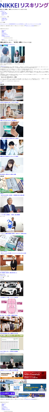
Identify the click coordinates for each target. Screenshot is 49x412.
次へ (1, 82)
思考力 (2, 193)
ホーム (3, 39)
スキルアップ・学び (4, 13)
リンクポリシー (4, 406)
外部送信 (3, 35)
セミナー (3, 20)
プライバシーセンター (5, 34)
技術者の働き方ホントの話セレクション (9, 44)
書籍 (1, 193)
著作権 (3, 405)
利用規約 (3, 31)
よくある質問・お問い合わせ (6, 36)
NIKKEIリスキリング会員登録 (30, 25)
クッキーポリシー (4, 33)
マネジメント (2, 251)
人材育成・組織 (4, 12)
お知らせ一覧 (4, 30)
